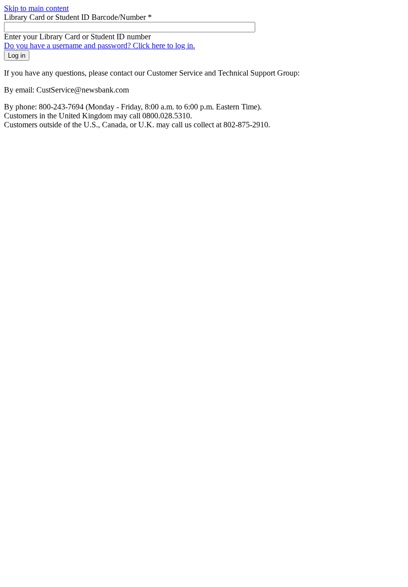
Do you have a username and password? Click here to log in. (99, 45)
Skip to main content (36, 8)
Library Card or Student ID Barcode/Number (78, 17)
